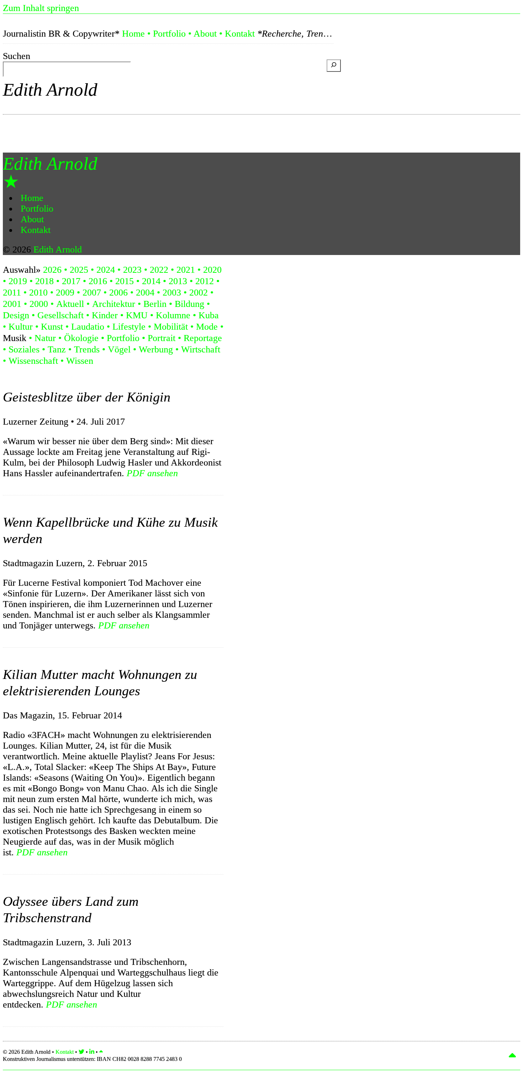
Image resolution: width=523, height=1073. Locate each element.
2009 (65, 292)
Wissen (79, 361)
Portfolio (169, 33)
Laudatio (87, 327)
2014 (151, 281)
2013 (178, 281)
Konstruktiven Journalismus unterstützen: (92, 1059)
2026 (52, 270)
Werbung (156, 349)
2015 (124, 281)
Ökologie (81, 338)
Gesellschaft (60, 315)
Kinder (105, 315)
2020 (212, 270)
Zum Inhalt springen (41, 8)
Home (133, 33)
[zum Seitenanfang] (101, 1052)
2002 (198, 292)
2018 (44, 281)
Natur (45, 338)
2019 (18, 281)
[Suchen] (334, 65)
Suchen (16, 56)
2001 (12, 304)
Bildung (189, 304)
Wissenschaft (33, 361)
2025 (79, 270)
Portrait (161, 338)
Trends (87, 349)
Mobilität (171, 327)
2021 (185, 270)
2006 (118, 292)
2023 (132, 270)
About (205, 33)
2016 (98, 281)
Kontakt (240, 33)
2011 (12, 292)
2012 (204, 281)
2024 (105, 270)
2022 (159, 270)
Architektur (113, 304)
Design (16, 315)
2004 (145, 292)
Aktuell (70, 304)
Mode (207, 327)
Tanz (57, 349)
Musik (14, 338)
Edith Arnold (50, 89)
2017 (71, 281)
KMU (137, 315)
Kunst (52, 327)
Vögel (119, 349)
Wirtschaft (200, 349)
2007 (92, 292)
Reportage (203, 338)
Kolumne (173, 315)
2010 (38, 292)
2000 (39, 304)
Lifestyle (129, 327)
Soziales (24, 349)
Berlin (155, 304)
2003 (172, 292)
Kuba (209, 315)
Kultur (21, 327)
